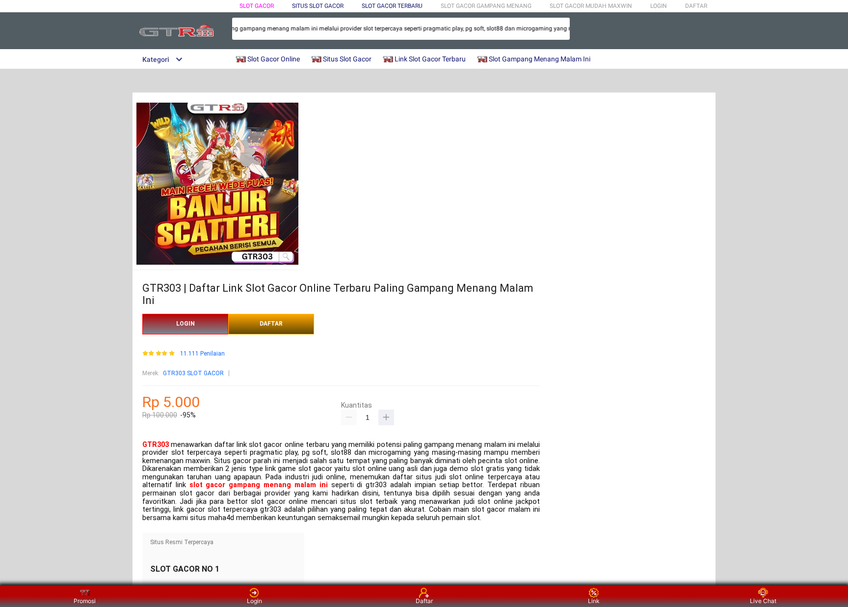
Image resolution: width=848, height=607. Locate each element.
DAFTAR (696, 5)
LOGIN (658, 5)
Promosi (85, 601)
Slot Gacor (256, 5)
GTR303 (155, 445)
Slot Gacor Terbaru (392, 5)
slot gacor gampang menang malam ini (258, 485)
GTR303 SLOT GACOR (193, 373)
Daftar (424, 601)
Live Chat (763, 601)
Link (594, 601)
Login (254, 601)
